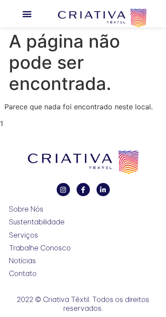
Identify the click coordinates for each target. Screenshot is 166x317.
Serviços (23, 235)
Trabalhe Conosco (40, 248)
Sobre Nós (26, 209)
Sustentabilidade (37, 222)
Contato (23, 273)
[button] (26, 14)
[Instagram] (63, 189)
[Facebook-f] (83, 189)
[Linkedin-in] (103, 189)
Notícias (22, 261)
